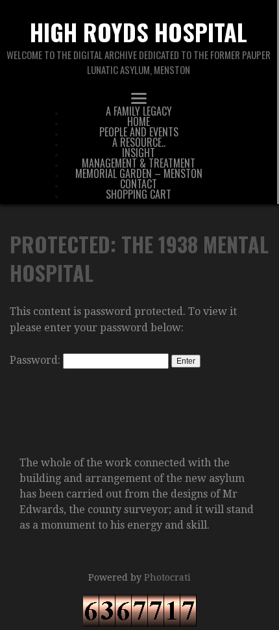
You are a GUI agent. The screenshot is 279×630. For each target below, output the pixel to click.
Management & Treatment (138, 163)
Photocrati (167, 577)
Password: (36, 360)
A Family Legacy (139, 111)
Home (138, 121)
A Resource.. (138, 142)
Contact (138, 184)
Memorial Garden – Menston (138, 173)
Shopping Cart (138, 194)
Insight (138, 152)
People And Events (138, 132)
